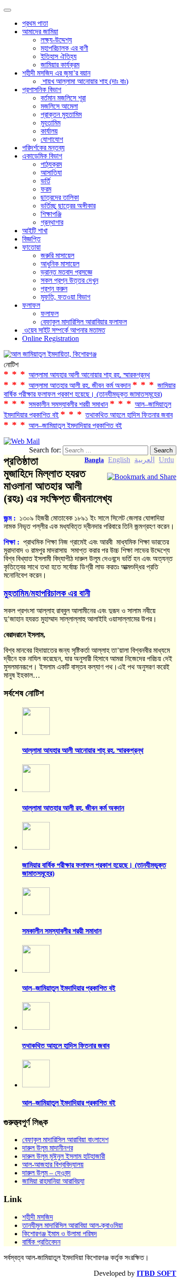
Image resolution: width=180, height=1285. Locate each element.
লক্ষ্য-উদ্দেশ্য (56, 40)
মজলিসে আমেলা (59, 106)
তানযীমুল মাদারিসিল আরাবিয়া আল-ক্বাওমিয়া (72, 1225)
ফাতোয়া (31, 247)
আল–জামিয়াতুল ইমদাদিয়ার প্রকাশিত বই (75, 425)
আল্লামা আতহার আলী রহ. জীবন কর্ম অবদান (80, 385)
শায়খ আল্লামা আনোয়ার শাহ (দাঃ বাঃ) (84, 81)
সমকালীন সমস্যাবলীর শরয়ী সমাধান (68, 404)
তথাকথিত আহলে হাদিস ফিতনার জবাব (129, 415)
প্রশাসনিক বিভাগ (41, 90)
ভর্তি (45, 181)
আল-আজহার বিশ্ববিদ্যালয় (53, 1164)
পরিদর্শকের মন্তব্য (43, 148)
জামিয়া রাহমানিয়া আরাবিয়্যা (53, 1181)
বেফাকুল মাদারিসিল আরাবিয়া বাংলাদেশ (65, 1140)
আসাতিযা (51, 172)
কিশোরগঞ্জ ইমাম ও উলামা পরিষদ (59, 1234)
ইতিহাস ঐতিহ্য (59, 56)
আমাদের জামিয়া (40, 31)
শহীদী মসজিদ (37, 1217)
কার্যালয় (49, 131)
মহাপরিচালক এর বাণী (64, 48)
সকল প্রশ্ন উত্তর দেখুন (69, 280)
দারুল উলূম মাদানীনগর (47, 1148)
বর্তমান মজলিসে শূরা (63, 98)
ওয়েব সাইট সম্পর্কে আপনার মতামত (63, 330)
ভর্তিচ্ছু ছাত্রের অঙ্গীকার (68, 206)
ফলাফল (31, 305)
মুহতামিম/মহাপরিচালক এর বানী (47, 593)
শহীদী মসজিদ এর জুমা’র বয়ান (56, 73)
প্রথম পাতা (35, 23)
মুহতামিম (50, 123)
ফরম (46, 189)
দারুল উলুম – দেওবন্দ (46, 1173)
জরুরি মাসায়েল (57, 255)
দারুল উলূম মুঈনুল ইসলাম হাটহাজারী (63, 1156)
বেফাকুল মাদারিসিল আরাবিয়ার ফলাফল (84, 322)
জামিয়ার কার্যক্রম (60, 65)
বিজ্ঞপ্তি (31, 239)
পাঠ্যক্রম (51, 164)
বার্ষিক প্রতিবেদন (41, 1242)
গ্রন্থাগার (52, 222)
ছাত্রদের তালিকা (60, 197)
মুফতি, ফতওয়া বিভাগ (65, 297)
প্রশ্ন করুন (54, 289)
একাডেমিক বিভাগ (42, 156)
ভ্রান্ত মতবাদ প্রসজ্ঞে (66, 272)
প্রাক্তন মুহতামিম (61, 114)
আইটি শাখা (35, 231)
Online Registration (50, 338)
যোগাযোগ (52, 139)
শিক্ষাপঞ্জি (51, 214)
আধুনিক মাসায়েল (60, 264)
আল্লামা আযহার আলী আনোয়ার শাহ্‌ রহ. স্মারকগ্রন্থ (89, 375)
